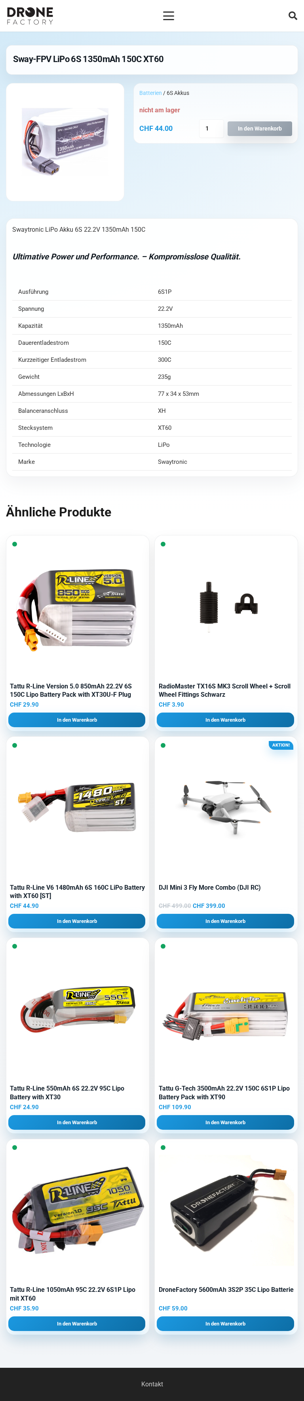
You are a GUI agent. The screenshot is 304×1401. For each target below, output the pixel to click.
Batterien (150, 93)
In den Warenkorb (260, 128)
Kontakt (152, 1384)
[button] (168, 15)
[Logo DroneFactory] (30, 16)
